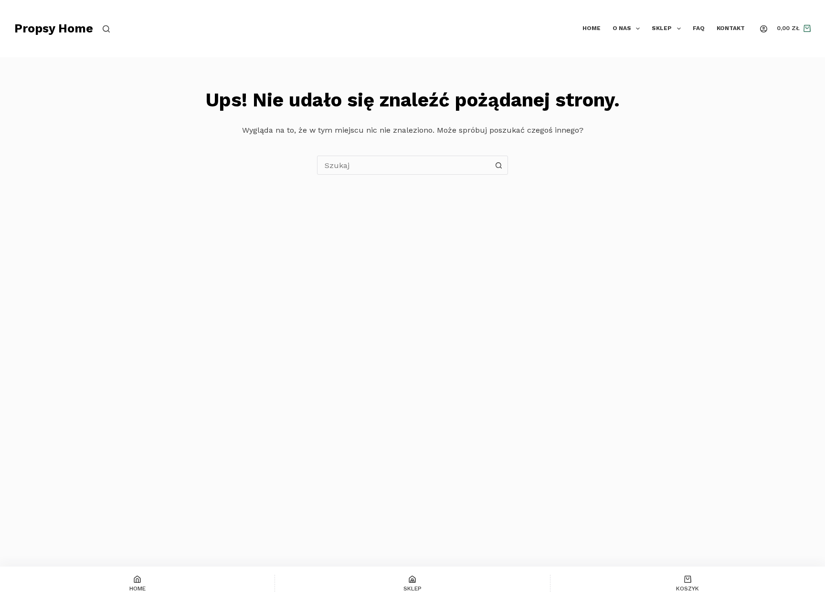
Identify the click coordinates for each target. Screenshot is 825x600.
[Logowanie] (763, 28)
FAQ (699, 28)
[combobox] (403, 165)
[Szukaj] (106, 28)
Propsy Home (53, 28)
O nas (622, 28)
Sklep (662, 28)
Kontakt (731, 28)
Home (591, 28)
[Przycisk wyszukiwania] (498, 165)
